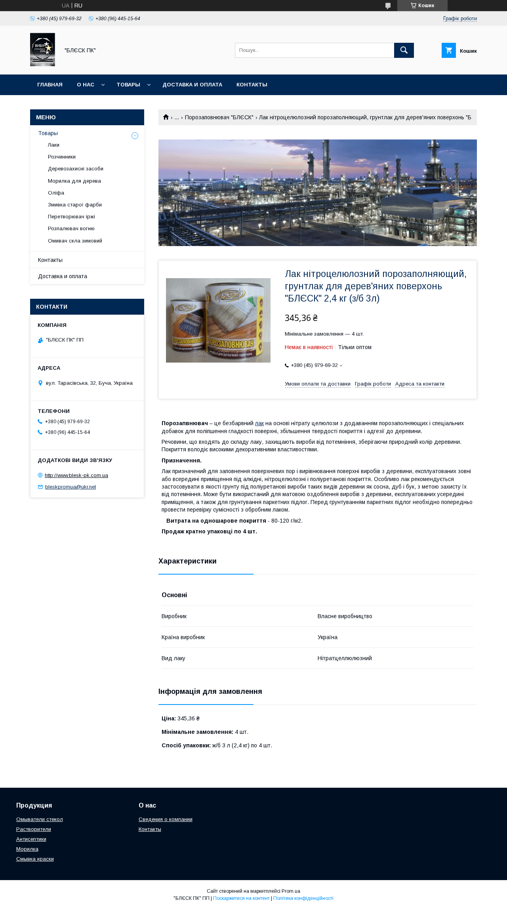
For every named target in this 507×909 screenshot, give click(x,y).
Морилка (27, 849)
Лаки (53, 145)
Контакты (251, 85)
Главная (50, 85)
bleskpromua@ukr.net (70, 487)
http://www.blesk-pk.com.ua (76, 475)
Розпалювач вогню (71, 228)
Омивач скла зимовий (75, 241)
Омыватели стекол (39, 819)
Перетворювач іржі (71, 217)
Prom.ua (291, 891)
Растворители (33, 829)
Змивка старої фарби (75, 205)
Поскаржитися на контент (241, 898)
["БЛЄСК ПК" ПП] (42, 64)
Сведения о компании (166, 819)
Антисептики (31, 839)
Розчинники (62, 157)
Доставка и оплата (192, 85)
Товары (128, 85)
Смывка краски (35, 859)
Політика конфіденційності (303, 898)
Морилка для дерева (74, 181)
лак (259, 423)
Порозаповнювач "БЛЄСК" (219, 117)
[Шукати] (404, 50)
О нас (85, 85)
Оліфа (56, 193)
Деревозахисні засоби (75, 169)
